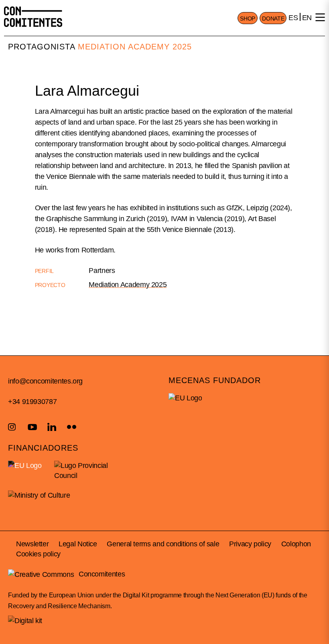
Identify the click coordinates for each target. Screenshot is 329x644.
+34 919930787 (32, 402)
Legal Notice (78, 544)
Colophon (296, 544)
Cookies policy (38, 554)
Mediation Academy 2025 (135, 46)
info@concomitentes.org (45, 381)
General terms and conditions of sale (163, 544)
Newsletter (32, 544)
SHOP (247, 18)
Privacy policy (250, 544)
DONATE (273, 18)
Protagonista (41, 46)
